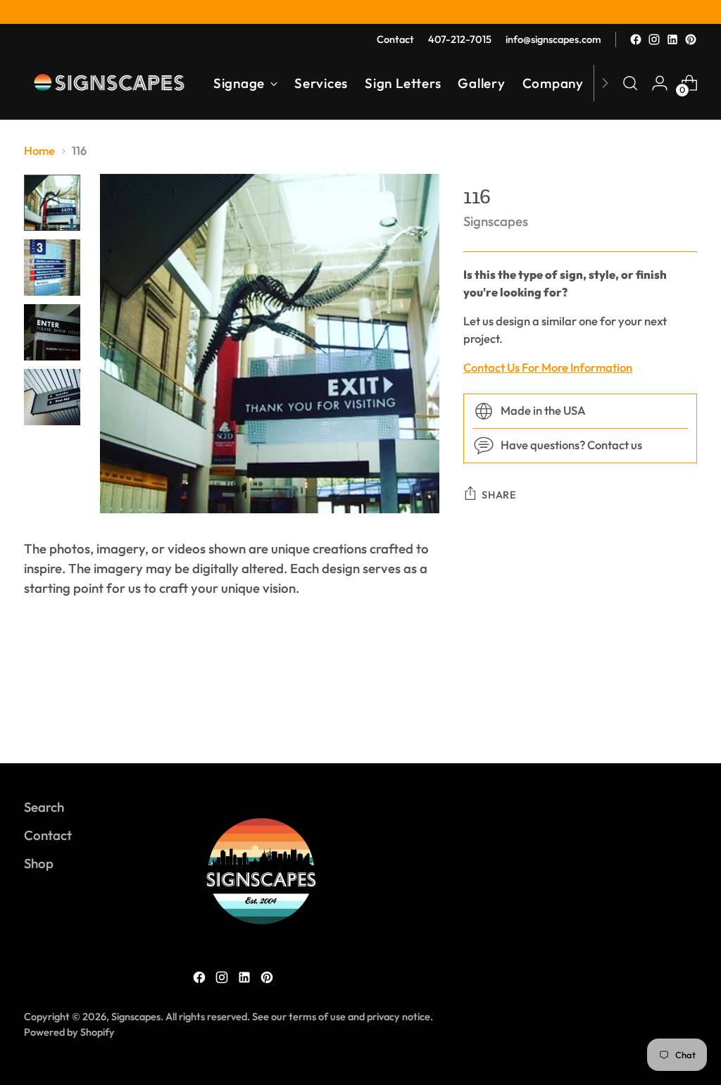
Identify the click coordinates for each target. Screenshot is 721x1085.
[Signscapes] (108, 83)
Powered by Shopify (69, 1032)
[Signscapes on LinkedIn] (672, 39)
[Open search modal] (630, 83)
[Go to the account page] (660, 83)
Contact (48, 835)
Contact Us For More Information (547, 367)
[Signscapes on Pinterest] (690, 39)
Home (39, 150)
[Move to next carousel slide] (685, 715)
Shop (39, 863)
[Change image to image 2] (52, 267)
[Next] (604, 83)
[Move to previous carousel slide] (653, 715)
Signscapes (495, 221)
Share (499, 494)
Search (44, 806)
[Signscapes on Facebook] (635, 39)
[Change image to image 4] (52, 397)
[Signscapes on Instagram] (654, 39)
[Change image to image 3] (52, 332)
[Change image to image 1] (52, 203)
